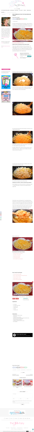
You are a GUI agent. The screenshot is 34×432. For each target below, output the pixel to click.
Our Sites (2, 12)
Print (13, 298)
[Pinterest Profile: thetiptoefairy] (14, 335)
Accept (27, 431)
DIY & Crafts (21, 10)
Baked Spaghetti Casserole (17, 278)
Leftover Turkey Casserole (17, 276)
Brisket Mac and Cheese (17, 256)
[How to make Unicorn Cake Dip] (28, 382)
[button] (13, 383)
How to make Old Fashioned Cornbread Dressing (20, 275)
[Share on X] (0, 213)
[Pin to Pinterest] (23, 372)
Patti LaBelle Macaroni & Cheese (18, 258)
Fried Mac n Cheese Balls (17, 254)
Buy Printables (12, 10)
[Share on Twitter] (22, 372)
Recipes (25, 10)
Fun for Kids (16, 10)
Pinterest (29, 335)
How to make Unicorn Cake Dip (27, 386)
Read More (30, 431)
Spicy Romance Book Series (5, 10)
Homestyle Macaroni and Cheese (18, 253)
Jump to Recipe (15, 21)
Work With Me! (29, 10)
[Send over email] (0, 218)
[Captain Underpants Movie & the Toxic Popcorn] (17, 382)
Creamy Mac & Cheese (17, 257)
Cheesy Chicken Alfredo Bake (18, 279)
